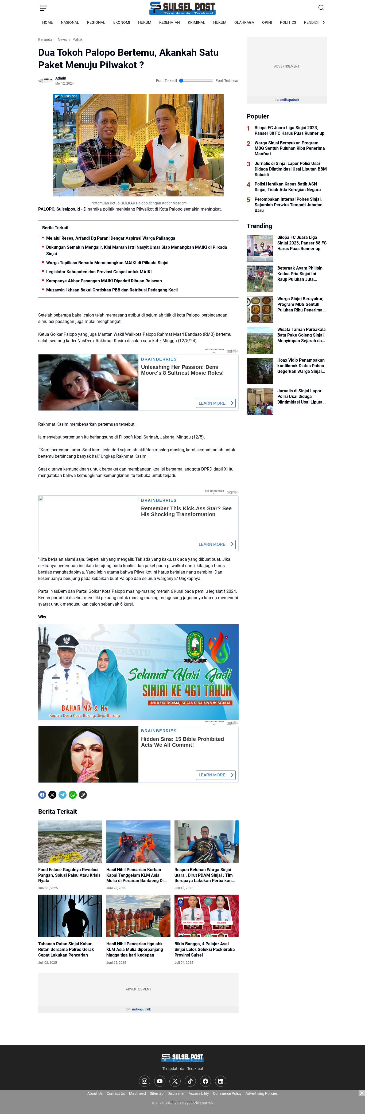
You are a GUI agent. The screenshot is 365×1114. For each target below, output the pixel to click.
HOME (47, 22)
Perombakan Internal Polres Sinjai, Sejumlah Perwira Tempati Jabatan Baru (289, 205)
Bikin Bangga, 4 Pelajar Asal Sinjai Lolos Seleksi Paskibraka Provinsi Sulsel (204, 949)
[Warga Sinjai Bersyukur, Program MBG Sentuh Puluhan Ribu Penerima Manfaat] (260, 309)
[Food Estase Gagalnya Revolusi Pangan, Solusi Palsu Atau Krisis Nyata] (70, 841)
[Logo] (182, 1057)
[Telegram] (63, 795)
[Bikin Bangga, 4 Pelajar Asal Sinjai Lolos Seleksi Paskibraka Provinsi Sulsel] (206, 916)
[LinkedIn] (220, 1081)
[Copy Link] (83, 795)
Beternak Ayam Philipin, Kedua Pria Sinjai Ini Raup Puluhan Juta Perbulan (300, 274)
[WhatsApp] (73, 795)
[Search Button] (321, 8)
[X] (52, 795)
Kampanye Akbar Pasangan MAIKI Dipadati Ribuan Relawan (104, 280)
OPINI (267, 22)
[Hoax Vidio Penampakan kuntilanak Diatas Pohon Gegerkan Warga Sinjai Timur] (260, 371)
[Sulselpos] (182, 8)
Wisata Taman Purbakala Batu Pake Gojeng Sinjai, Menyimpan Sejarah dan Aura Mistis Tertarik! (301, 335)
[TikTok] (190, 1081)
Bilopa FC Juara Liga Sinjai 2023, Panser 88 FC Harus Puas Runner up (289, 130)
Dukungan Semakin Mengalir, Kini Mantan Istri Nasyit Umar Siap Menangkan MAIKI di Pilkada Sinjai (136, 250)
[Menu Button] (43, 8)
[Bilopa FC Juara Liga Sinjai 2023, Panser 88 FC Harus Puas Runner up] (260, 248)
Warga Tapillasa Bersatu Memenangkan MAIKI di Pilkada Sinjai (107, 262)
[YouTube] (159, 1081)
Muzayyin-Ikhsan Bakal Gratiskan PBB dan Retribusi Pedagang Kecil (112, 290)
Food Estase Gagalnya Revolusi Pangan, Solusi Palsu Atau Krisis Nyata (69, 875)
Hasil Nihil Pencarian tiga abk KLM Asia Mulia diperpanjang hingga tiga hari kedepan (134, 949)
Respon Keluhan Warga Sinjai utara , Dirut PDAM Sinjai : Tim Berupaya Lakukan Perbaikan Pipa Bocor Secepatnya (203, 875)
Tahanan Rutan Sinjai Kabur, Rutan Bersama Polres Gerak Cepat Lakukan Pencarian (66, 949)
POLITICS (288, 22)
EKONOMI (121, 22)
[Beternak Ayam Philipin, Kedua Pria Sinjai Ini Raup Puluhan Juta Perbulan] (260, 279)
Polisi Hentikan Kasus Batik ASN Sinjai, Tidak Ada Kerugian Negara (288, 186)
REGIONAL (96, 22)
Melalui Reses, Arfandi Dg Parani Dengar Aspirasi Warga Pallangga (110, 238)
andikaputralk (141, 1009)
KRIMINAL (196, 22)
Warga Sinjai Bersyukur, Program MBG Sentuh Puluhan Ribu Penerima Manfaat (290, 148)
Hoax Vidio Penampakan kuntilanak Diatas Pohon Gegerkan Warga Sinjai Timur (301, 366)
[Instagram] (144, 1081)
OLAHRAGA (244, 22)
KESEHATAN (169, 22)
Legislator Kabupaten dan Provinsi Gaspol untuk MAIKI (99, 271)
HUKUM (144, 22)
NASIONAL (70, 22)
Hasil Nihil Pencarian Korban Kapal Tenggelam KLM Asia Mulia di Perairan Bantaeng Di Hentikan (135, 875)
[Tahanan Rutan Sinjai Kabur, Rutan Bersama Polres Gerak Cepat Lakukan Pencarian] (70, 916)
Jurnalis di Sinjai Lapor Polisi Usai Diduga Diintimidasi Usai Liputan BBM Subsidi (291, 169)
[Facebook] (42, 795)
